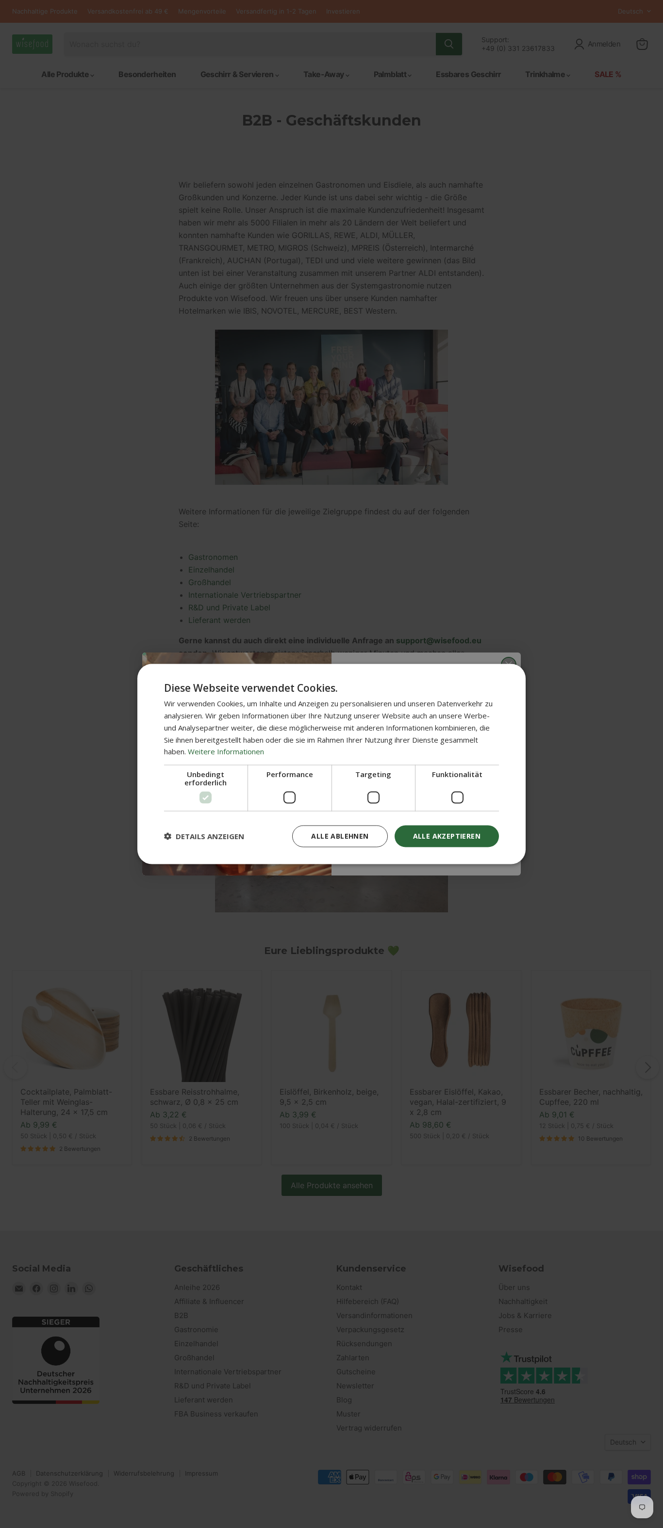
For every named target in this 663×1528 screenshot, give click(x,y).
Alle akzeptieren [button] (447, 836)
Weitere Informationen (226, 751)
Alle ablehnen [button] (339, 836)
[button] (204, 836)
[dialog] (331, 764)
